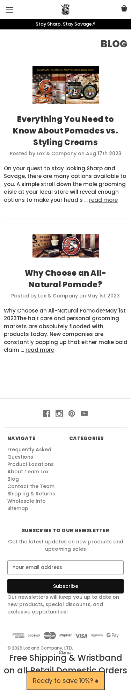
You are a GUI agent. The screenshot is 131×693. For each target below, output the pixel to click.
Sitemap (17, 508)
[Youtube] (84, 413)
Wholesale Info (26, 501)
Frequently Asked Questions (29, 453)
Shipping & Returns (31, 493)
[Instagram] (59, 413)
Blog (13, 478)
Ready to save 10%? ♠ (66, 680)
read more (103, 200)
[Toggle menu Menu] (9, 9)
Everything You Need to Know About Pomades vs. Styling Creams (65, 131)
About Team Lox (28, 471)
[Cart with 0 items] (124, 9)
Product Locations (30, 464)
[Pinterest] (71, 413)
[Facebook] (46, 413)
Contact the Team (30, 486)
